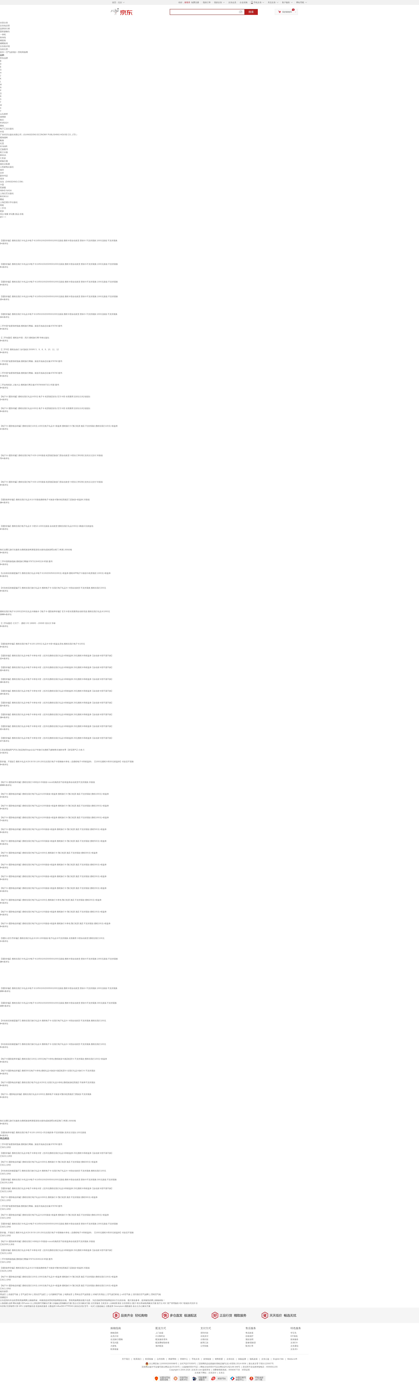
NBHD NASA (6, 190)
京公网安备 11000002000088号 (163, 1363)
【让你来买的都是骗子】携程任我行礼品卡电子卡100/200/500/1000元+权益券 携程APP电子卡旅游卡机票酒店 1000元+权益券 (55, 573)
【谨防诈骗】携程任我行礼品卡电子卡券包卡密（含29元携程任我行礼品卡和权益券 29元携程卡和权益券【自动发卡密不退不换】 (56, 655)
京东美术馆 (5, 46)
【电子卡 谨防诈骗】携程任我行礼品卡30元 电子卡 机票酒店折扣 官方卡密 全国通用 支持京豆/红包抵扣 (45, 408)
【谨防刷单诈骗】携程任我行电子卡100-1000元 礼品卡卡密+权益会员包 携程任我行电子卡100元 (42, 644)
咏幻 (2, 120)
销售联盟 (219, 1359)
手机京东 (258, 2)
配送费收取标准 (162, 1343)
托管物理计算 (12, 1306)
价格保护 (249, 1336)
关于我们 (126, 1359)
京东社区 (230, 1359)
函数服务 (128, 1306)
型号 (86, 1306)
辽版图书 (4, 149)
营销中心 (184, 1359)
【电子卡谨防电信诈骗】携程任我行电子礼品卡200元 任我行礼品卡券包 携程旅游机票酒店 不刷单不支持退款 (47, 1082)
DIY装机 (294, 1336)
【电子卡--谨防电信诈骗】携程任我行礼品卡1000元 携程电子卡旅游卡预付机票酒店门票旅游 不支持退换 (45, 1094)
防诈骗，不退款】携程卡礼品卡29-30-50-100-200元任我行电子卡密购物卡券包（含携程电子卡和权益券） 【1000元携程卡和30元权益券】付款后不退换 (67, 761)
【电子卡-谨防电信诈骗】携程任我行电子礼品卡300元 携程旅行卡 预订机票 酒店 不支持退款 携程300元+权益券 (49, 853)
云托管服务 (95, 1303)
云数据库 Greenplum (115, 1306)
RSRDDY (4, 123)
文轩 (2, 173)
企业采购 (243, 2)
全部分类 (4, 23)
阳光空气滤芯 (40, 1294)
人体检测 (113, 1303)
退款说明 (249, 1339)
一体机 (3, 34)
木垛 (2, 132)
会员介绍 (114, 1336)
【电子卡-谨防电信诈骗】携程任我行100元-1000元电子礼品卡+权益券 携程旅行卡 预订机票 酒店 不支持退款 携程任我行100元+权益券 (59, 426)
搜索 (251, 11)
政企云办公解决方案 (141, 1306)
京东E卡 (294, 1343)
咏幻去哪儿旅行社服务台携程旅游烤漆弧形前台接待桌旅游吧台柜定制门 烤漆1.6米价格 (38, 1121)
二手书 (3, 208)
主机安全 (105, 1303)
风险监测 (242, 1359)
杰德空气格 (13, 1294)
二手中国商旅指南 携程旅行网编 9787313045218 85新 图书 (26, 561)
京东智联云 (127, 1303)
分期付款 (204, 1339)
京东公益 (265, 1359)
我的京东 (218, 2)
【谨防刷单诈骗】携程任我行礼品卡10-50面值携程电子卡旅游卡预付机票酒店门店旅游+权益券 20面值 (45, 499)
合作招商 (161, 1359)
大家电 (113, 1346)
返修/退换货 (251, 1343)
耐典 (2, 140)
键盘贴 (3, 40)
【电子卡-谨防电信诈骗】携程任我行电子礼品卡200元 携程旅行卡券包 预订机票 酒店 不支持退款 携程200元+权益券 (50, 900)
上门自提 (159, 1333)
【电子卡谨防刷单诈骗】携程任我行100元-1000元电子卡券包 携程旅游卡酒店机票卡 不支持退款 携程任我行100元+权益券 (53, 1059)
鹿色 (2, 126)
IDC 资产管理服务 (171, 1303)
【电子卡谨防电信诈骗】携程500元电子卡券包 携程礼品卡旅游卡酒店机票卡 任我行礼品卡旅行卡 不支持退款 (47, 1071)
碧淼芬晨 (4, 161)
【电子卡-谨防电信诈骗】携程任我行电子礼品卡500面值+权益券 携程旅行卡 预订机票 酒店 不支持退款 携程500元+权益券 (53, 829)
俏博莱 (3, 117)
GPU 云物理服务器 (27, 1306)
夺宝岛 (293, 1333)
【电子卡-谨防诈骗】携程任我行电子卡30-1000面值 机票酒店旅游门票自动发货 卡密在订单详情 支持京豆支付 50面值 (51, 482)
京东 (132, 13)
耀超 (2, 199)
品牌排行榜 (5, 28)
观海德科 (4, 137)
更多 (2, 211)
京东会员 (232, 2)
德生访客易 (5, 164)
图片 (134, 1303)
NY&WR (3, 146)
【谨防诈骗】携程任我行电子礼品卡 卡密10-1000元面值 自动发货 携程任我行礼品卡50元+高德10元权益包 (46, 526)
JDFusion (25, 1303)
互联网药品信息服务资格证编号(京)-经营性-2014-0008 (222, 1363)
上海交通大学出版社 (9, 202)
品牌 (10, 1303)
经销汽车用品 (99, 1294)
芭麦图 (3, 187)
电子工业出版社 (7, 129)
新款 (119, 1303)
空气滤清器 (11, 52)
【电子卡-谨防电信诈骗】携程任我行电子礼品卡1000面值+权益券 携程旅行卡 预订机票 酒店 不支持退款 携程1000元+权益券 (54, 794)
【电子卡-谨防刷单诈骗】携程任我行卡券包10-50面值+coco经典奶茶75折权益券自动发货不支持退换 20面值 (47, 782)
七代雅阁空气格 (55, 1294)
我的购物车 (287, 12)
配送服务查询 (161, 1339)
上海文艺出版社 (7, 193)
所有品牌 (4, 58)
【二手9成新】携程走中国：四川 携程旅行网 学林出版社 (24, 338)
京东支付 (212, 1373)
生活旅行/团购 (116, 1339)
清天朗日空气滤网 (141, 1294)
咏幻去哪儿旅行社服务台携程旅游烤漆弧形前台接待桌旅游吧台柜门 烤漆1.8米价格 (36, 550)
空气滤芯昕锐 (113, 1294)
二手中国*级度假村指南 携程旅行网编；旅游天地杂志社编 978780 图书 (31, 326)
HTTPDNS (69, 1306)
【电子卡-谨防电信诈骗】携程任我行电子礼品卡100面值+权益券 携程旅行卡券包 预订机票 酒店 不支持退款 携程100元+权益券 (55, 923)
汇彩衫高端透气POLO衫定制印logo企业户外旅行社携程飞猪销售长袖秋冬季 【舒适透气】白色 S (42, 750)
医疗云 (160, 1303)
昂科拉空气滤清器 (83, 1294)
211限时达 (160, 1336)
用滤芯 (3, 1294)
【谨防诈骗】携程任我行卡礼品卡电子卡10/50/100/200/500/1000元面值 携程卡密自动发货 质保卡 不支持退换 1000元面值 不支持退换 (58, 240)
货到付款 (204, 1333)
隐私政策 (254, 1359)
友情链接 (207, 1359)
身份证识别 (79, 1306)
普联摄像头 (5, 31)
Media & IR (292, 1359)
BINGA (3, 155)
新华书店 (4, 176)
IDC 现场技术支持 (187, 1303)
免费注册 (195, 2)
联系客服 (114, 1349)
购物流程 (114, 1333)
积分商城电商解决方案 (146, 1303)
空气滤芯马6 (26, 1294)
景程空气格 (156, 1294)
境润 (2, 179)
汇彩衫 (3, 158)
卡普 (2, 184)
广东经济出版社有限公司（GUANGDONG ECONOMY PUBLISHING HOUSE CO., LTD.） (39, 134)
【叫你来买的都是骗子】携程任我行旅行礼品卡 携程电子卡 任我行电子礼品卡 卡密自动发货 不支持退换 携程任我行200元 (53, 588)
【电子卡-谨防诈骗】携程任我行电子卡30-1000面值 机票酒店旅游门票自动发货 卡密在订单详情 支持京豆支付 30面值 (51, 455)
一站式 (92, 1306)
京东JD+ (294, 1349)
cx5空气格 (125, 1294)
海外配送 (159, 1346)
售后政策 (249, 1333)
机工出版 (4, 152)
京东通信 (294, 1346)
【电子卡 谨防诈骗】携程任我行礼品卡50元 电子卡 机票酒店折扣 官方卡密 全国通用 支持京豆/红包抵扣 (45, 396)
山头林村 (4, 114)
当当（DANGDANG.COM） (12, 182)
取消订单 (249, 1346)
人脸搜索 (4, 1303)
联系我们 (137, 1359)
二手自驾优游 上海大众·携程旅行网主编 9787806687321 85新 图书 (29, 385)
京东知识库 (5, 26)
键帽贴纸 (4, 43)
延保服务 (294, 1339)
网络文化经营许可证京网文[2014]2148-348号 (220, 1367)
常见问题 (114, 1343)
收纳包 (3, 37)
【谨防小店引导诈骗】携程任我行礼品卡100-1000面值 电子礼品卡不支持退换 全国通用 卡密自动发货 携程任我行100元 (52, 938)
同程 (2, 205)
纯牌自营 (68, 1294)
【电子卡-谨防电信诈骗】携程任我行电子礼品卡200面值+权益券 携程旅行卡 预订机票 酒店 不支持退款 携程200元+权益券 (53, 876)
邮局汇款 (204, 1343)
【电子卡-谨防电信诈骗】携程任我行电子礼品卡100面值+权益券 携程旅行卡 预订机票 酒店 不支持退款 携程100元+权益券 (53, 912)
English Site (278, 1359)
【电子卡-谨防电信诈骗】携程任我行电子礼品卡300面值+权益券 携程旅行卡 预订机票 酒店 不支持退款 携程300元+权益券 (53, 864)
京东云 (222, 1373)
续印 (2, 170)
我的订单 (207, 2)
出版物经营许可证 (190, 1367)
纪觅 (2, 143)
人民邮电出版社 (7, 167)
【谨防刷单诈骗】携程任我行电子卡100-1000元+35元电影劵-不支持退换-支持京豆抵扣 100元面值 (43, 1132)
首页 (2, 52)
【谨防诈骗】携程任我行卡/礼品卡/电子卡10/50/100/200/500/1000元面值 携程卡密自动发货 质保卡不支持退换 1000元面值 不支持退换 (59, 264)
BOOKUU (4, 196)
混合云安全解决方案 (81, 1303)
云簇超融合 (100, 1306)
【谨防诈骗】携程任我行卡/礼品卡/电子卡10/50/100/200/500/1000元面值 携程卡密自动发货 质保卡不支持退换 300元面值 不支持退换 (58, 1003)
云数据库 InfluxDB (56, 1306)
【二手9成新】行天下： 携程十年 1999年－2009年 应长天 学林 (27, 623)
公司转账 (204, 1346)
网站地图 (17, 1303)
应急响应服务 (41, 1306)
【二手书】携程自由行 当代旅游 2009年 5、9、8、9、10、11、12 (29, 349)
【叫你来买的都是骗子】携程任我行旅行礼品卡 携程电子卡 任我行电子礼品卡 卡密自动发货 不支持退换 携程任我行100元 (53, 1021)
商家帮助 (172, 1359)
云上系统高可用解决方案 (41, 1303)
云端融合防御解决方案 (62, 1303)
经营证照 (246, 1370)
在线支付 (204, 1336)
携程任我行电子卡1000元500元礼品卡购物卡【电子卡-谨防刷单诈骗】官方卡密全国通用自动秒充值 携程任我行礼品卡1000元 (55, 611)
